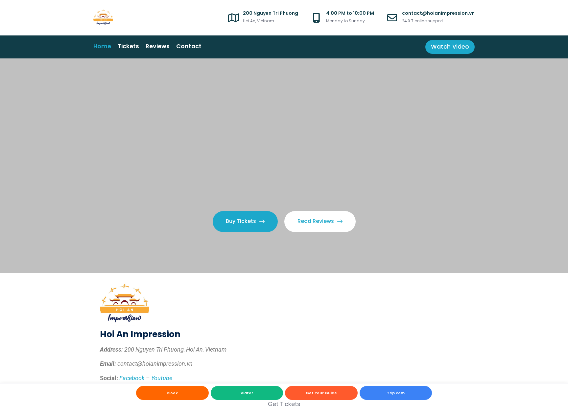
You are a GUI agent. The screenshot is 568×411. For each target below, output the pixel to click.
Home (102, 46)
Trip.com (396, 393)
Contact (188, 46)
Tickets (128, 46)
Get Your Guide (321, 393)
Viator (247, 393)
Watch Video (450, 47)
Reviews (158, 46)
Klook (172, 393)
